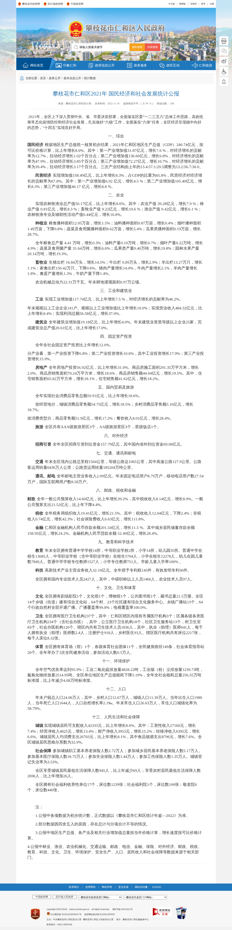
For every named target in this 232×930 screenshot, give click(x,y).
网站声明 (107, 887)
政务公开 (55, 78)
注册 (212, 4)
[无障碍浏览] (223, 71)
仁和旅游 (205, 65)
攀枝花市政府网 (31, 4)
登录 (203, 4)
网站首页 (36, 65)
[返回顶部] (223, 81)
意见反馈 (123, 887)
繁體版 (182, 4)
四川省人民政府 (64, 896)
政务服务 (140, 65)
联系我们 (74, 887)
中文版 (171, 4)
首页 (43, 78)
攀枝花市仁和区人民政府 (116, 28)
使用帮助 (90, 887)
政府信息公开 (105, 65)
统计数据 (90, 78)
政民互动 (172, 65)
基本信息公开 (72, 78)
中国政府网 (77, 4)
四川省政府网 (55, 4)
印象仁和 (69, 65)
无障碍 (193, 4)
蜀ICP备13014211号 (122, 909)
